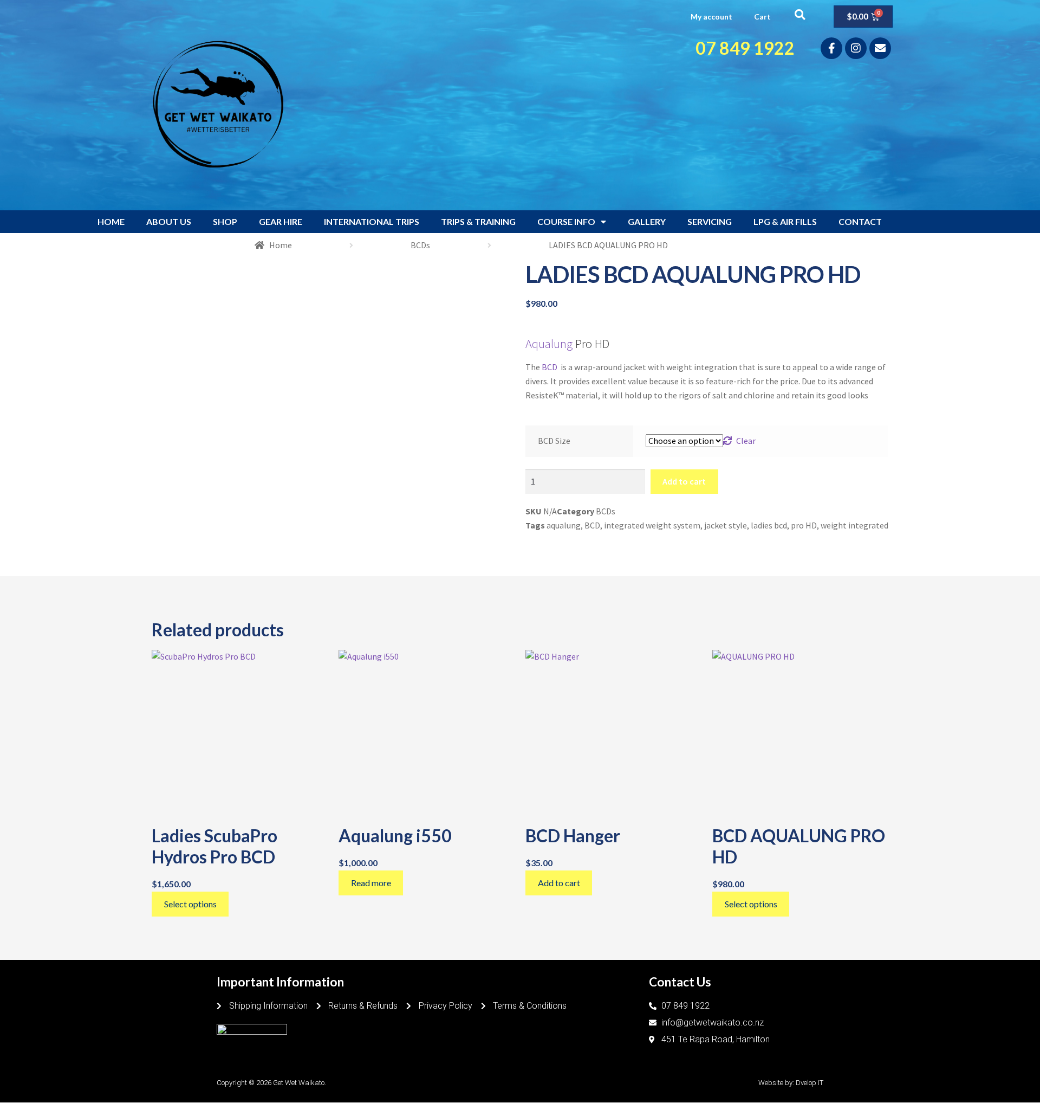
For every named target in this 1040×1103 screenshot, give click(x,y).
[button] (800, 14)
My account (711, 16)
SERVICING (709, 221)
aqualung (564, 525)
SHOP (225, 221)
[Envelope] (880, 48)
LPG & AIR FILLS (785, 221)
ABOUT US (168, 221)
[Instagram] (856, 48)
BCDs (420, 245)
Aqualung (549, 343)
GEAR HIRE (280, 221)
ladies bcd (769, 525)
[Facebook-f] (831, 48)
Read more (371, 883)
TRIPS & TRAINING (478, 221)
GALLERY (647, 221)
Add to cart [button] (559, 883)
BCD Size (554, 440)
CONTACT (860, 221)
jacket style (725, 525)
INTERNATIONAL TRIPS (371, 221)
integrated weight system (652, 525)
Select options (190, 904)
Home (280, 245)
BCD (550, 367)
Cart (762, 16)
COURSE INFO (566, 221)
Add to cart (684, 481)
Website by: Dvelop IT (790, 1083)
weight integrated (854, 525)
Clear (746, 440)
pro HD (804, 525)
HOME (111, 221)
